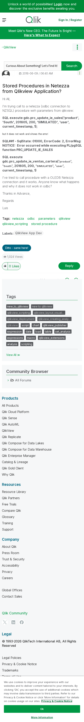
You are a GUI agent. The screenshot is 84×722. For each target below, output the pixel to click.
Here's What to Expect (42, 35)
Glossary (8, 517)
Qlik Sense (9, 418)
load (38, 331)
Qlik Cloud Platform (15, 412)
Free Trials (9, 504)
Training (7, 523)
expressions (15, 337)
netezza (18, 218)
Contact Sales (12, 596)
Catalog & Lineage (15, 462)
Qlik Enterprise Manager (19, 456)
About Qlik (9, 547)
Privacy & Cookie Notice (19, 664)
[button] (79, 72)
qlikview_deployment (20, 319)
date (28, 331)
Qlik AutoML (10, 424)
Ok (42, 708)
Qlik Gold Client (12, 468)
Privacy (7, 572)
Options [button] (77, 47)
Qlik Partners (11, 498)
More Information (42, 717)
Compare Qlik (11, 510)
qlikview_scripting (15, 224)
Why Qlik (8, 474)
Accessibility (10, 565)
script (25, 325)
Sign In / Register (70, 20)
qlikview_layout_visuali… (49, 312)
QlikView (10, 47)
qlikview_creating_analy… (54, 319)
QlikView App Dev (28, 233)
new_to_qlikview (17, 306)
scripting (26, 344)
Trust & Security (13, 559)
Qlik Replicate (11, 437)
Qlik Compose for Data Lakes (23, 443)
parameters (46, 218)
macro (31, 337)
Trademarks (10, 670)
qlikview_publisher (55, 325)
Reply (69, 266)
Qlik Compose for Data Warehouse (27, 449)
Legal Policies (11, 658)
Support (7, 529)
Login (58, 4)
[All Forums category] (8, 380)
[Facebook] (22, 622)
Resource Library (14, 492)
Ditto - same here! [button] (16, 247)
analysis (12, 344)
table (48, 331)
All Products (10, 405)
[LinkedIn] (13, 622)
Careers (7, 578)
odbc (31, 218)
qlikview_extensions (52, 337)
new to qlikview (42, 306)
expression (14, 331)
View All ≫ (13, 354)
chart (36, 325)
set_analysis (63, 331)
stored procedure (44, 224)
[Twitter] (5, 622)
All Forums (23, 380)
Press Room (10, 553)
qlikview (64, 218)
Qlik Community (15, 613)
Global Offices (12, 590)
